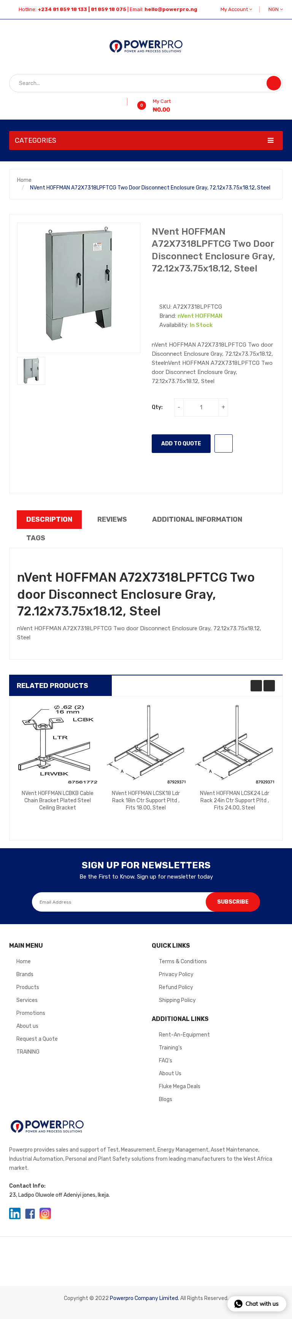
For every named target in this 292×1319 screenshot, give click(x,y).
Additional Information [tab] (197, 519)
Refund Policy (176, 987)
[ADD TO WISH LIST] (223, 443)
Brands (24, 974)
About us (27, 1026)
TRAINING (28, 1052)
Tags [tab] (35, 538)
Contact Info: (27, 1186)
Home (24, 180)
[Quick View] (57, 744)
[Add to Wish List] (124, 102)
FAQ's (165, 1060)
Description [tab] (49, 519)
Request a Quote (37, 1039)
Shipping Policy (177, 1000)
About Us (170, 1073)
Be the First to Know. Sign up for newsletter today (146, 876)
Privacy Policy (176, 974)
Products (27, 987)
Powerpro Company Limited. (144, 1298)
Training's (170, 1047)
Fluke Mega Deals (179, 1086)
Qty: (157, 407)
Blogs (165, 1099)
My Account (235, 9)
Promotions (30, 1013)
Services (27, 1000)
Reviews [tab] (112, 519)
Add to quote (181, 443)
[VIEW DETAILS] (76, 817)
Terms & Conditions (183, 961)
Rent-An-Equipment (184, 1035)
